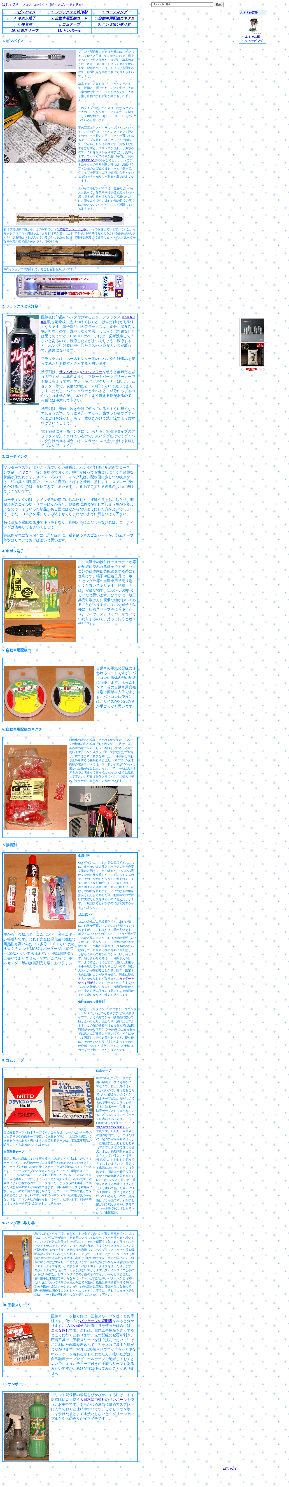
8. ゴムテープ (69, 24)
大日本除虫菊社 (92, 1399)
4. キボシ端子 (25, 18)
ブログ (26, 4)
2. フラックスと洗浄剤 (69, 12)
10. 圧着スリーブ (24, 30)
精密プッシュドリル (72, 229)
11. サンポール (69, 30)
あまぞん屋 (252, 36)
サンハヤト (68, 372)
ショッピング (254, 41)
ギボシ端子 (74, 1326)
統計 (53, 4)
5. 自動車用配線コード (69, 18)
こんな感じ (60, 1330)
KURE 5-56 (89, 160)
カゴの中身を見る (69, 4)
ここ (113, 204)
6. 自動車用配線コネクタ (114, 18)
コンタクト (40, 4)
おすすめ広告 (248, 12)
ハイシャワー (92, 372)
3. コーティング (114, 12)
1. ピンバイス (25, 12)
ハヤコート (27, 472)
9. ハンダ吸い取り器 (114, 24)
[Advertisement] (120, 1478)
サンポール (118, 1399)
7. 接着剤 (25, 24)
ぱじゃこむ (11, 4)
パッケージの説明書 (96, 1321)
